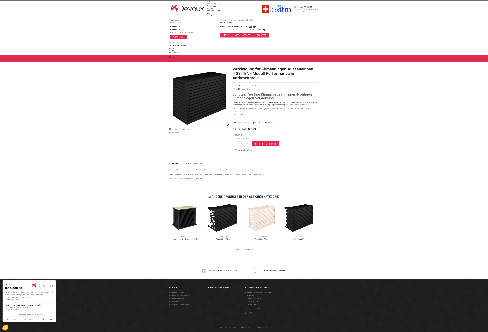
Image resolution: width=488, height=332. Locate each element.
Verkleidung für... (223, 239)
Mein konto (174, 287)
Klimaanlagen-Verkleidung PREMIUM (185, 239)
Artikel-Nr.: (237, 86)
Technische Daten (193, 163)
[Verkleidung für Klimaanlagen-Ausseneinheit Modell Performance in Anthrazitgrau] (299, 217)
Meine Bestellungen (176, 292)
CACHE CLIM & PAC (214, 4)
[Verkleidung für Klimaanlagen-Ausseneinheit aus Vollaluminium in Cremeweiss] (261, 217)
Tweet (238, 123)
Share (247, 123)
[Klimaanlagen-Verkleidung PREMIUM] (185, 217)
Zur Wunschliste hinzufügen (242, 150)
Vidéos (250, 327)
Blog (209, 13)
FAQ (221, 327)
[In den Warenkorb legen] (173, 230)
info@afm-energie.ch (255, 313)
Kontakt (210, 15)
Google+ (258, 123)
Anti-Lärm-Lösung (213, 11)
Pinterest (270, 123)
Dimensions (237, 135)
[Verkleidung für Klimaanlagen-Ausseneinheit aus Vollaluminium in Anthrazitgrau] (223, 217)
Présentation (211, 6)
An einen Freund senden (180, 129)
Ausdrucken (176, 133)
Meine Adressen (175, 301)
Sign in (171, 48)
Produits (210, 8)
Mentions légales (239, 327)
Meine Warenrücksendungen (179, 295)
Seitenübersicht (174, 52)
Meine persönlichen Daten (179, 305)
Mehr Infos (174, 163)
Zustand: (236, 89)
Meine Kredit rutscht (176, 298)
